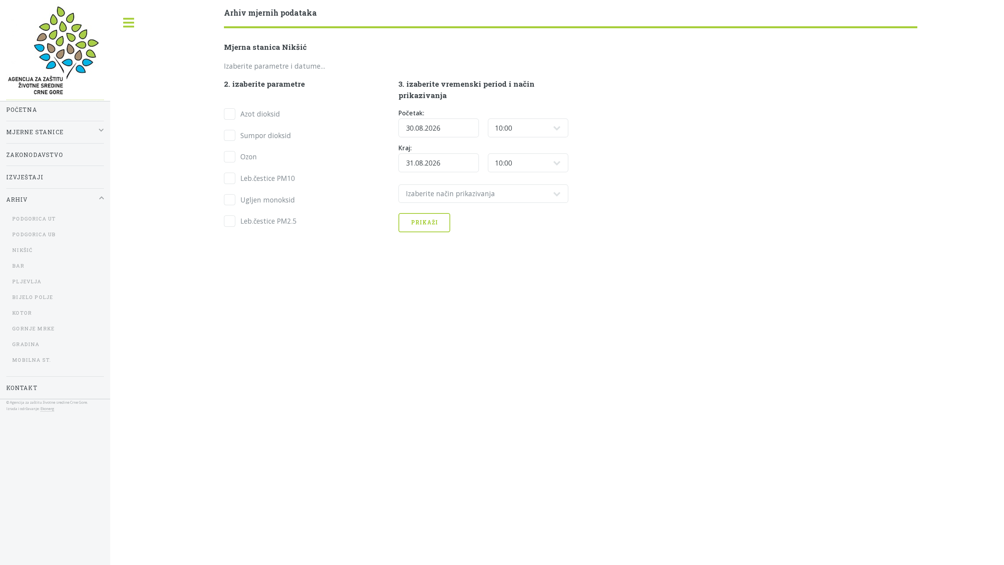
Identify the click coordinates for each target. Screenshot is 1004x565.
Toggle (128, 23)
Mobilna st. (31, 360)
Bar (18, 265)
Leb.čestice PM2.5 (268, 221)
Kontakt (22, 388)
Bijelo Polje (32, 297)
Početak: (411, 113)
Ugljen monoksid (267, 199)
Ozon (248, 156)
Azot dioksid (260, 113)
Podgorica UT (34, 218)
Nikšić (22, 250)
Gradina (25, 344)
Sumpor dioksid (265, 135)
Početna (21, 109)
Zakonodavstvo (34, 155)
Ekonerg (47, 408)
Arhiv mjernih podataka (270, 13)
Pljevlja (26, 281)
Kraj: (405, 148)
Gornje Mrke (33, 328)
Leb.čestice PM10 (267, 178)
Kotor (22, 313)
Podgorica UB (34, 234)
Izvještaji (25, 177)
